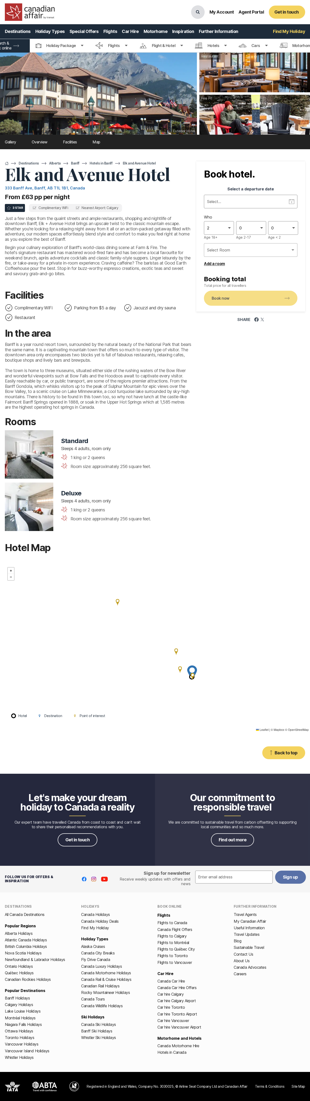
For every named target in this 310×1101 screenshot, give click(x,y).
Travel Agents (245, 914)
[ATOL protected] (74, 1086)
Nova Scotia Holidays (23, 953)
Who (208, 217)
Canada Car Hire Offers (176, 987)
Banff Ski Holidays (96, 1031)
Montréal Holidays (20, 1017)
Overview (39, 142)
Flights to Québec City (176, 949)
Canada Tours (93, 999)
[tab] (59, 46)
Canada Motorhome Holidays (106, 972)
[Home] (6, 163)
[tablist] (155, 46)
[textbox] (234, 877)
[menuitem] (18, 31)
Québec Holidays (19, 972)
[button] (176, 651)
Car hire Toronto (171, 1007)
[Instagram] (93, 879)
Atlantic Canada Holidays (26, 939)
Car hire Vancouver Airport (179, 1027)
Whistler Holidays (19, 1057)
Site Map (298, 1086)
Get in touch (77, 839)
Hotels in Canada (171, 1052)
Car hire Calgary (170, 994)
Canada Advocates (250, 967)
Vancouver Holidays (21, 1044)
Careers (240, 973)
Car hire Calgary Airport (176, 1000)
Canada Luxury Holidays (101, 966)
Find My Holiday (95, 927)
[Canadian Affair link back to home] (30, 12)
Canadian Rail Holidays (100, 986)
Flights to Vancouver (174, 962)
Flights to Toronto (172, 955)
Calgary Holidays (19, 1004)
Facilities (70, 142)
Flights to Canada (172, 922)
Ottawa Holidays (19, 1031)
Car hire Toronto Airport (177, 1014)
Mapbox (279, 729)
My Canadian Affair (250, 921)
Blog (237, 940)
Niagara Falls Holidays (23, 1024)
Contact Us (243, 954)
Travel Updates (246, 934)
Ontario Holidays (19, 966)
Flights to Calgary (171, 936)
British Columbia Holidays (26, 946)
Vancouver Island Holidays (27, 1050)
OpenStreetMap (298, 729)
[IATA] (12, 1086)
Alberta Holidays (18, 933)
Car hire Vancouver (173, 1020)
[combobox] (207, 228)
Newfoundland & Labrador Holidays (35, 959)
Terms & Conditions (269, 1086)
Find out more (233, 839)
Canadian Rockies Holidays (28, 979)
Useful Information (249, 927)
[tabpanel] (250, 226)
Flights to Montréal (173, 942)
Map (96, 142)
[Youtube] (104, 879)
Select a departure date (250, 189)
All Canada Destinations (25, 914)
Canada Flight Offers (174, 929)
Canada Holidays (95, 914)
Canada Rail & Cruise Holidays (106, 979)
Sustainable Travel (249, 947)
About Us (241, 960)
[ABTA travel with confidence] (44, 1086)
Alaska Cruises (93, 946)
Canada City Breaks (98, 953)
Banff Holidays (17, 998)
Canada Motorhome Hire (178, 1045)
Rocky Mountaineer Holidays (105, 992)
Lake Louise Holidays (22, 1011)
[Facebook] (84, 879)
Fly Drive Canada (95, 959)
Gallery (10, 142)
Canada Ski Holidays (98, 1024)
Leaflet (264, 729)
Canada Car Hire (171, 981)
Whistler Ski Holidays (98, 1037)
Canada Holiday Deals (99, 921)
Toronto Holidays (19, 1037)
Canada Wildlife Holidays (102, 1005)
